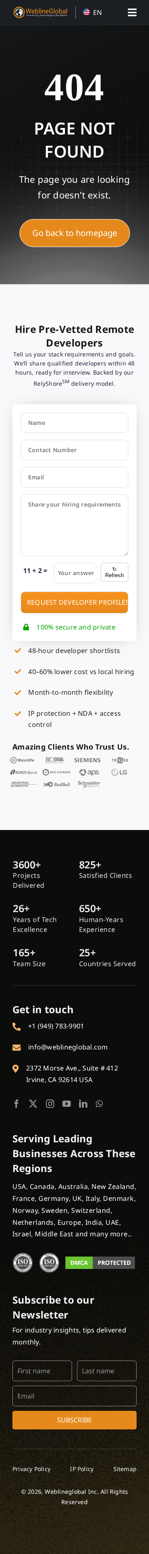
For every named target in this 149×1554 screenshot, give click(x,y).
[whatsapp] (99, 1104)
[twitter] (33, 1104)
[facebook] (16, 1104)
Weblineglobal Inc (71, 1491)
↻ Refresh (114, 572)
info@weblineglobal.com (68, 1047)
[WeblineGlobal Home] (40, 9)
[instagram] (50, 1104)
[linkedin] (83, 1104)
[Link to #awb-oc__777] (132, 12)
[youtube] (66, 1104)
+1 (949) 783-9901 (56, 1025)
